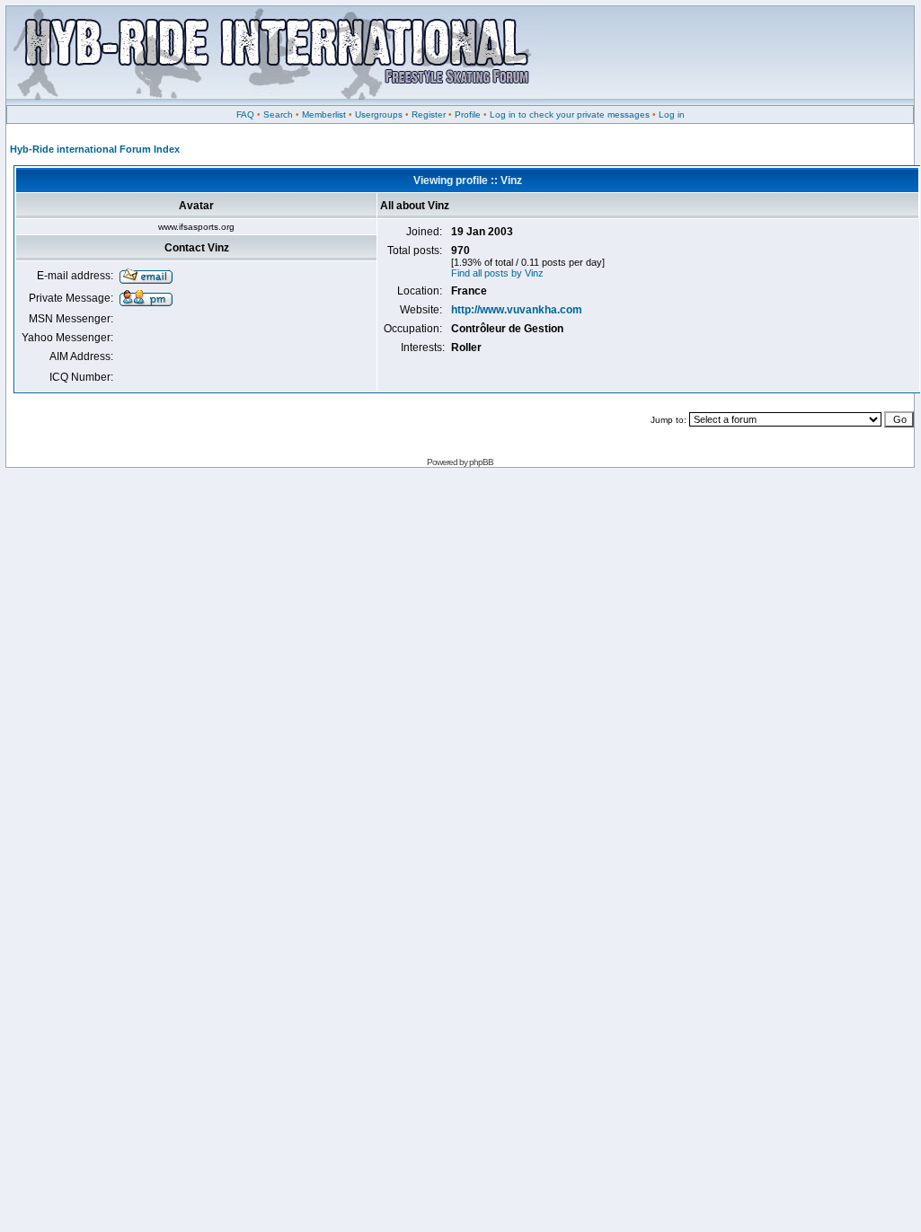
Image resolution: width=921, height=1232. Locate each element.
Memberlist (324, 114)
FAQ (245, 114)
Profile (468, 114)
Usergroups (379, 114)
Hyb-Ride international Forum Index (95, 149)
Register (429, 114)
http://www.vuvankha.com (516, 310)
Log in (672, 114)
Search (278, 114)
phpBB (481, 462)
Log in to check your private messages (570, 114)
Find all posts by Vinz (497, 273)
